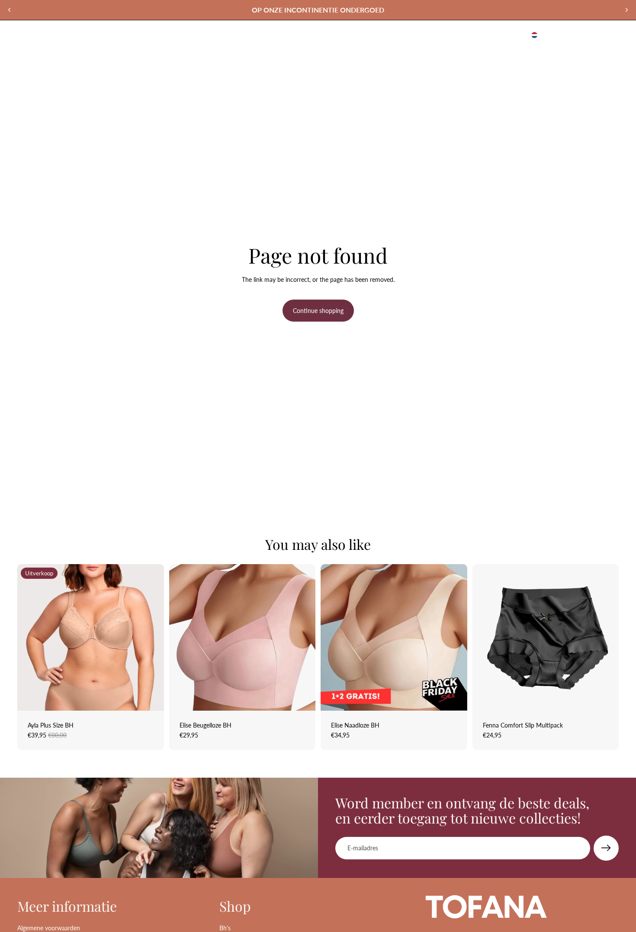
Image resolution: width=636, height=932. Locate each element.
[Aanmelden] (606, 848)
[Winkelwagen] (609, 35)
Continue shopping (318, 310)
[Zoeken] (571, 35)
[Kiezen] (150, 697)
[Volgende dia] (626, 9)
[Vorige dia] (9, 9)
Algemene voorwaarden (48, 928)
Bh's (225, 928)
